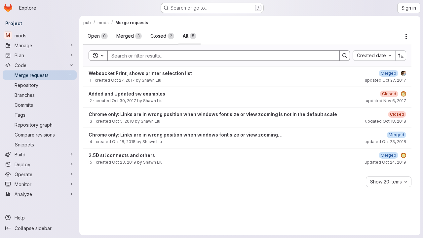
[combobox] (374, 55)
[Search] (344, 55)
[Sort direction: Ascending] (401, 55)
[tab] (97, 36)
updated (385, 80)
